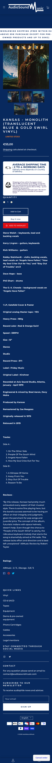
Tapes (6, 606)
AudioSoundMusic (28, 734)
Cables (6, 630)
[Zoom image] (26, 66)
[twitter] (10, 657)
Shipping (7, 149)
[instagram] (4, 657)
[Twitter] (13, 573)
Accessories (9, 635)
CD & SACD (8, 600)
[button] (7, 66)
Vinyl (5, 595)
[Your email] (26, 699)
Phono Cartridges (12, 625)
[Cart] (48, 7)
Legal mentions (11, 640)
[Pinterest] (8, 573)
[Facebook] (4, 573)
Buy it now (16, 219)
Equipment (9, 611)
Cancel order (41, 758)
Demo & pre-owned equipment (13, 618)
